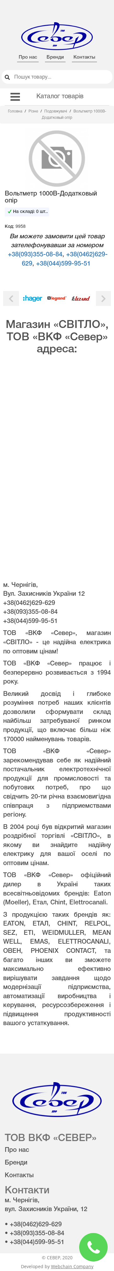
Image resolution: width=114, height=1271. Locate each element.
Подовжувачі (56, 111)
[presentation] (11, 298)
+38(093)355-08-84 (35, 255)
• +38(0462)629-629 (33, 1225)
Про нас (28, 57)
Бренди (55, 57)
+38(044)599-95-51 (63, 264)
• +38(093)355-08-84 (34, 1233)
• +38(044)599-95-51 (34, 1242)
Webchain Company (72, 1266)
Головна (15, 111)
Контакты (84, 57)
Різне (33, 111)
